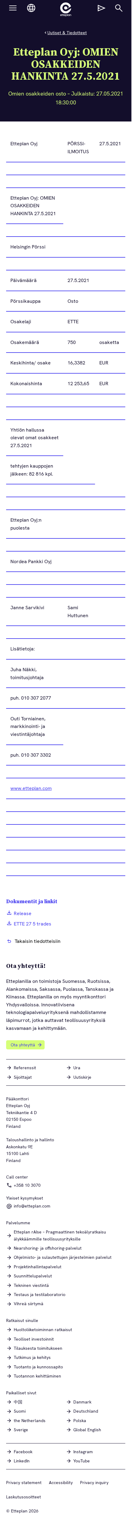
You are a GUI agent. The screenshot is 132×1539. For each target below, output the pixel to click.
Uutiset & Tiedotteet (67, 32)
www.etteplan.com (31, 788)
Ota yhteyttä (23, 1045)
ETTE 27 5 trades (32, 924)
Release (22, 913)
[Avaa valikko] (13, 8)
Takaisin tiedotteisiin (38, 941)
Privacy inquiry (94, 1482)
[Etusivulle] (65, 9)
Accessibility (61, 1482)
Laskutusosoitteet (23, 1497)
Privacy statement (24, 1482)
